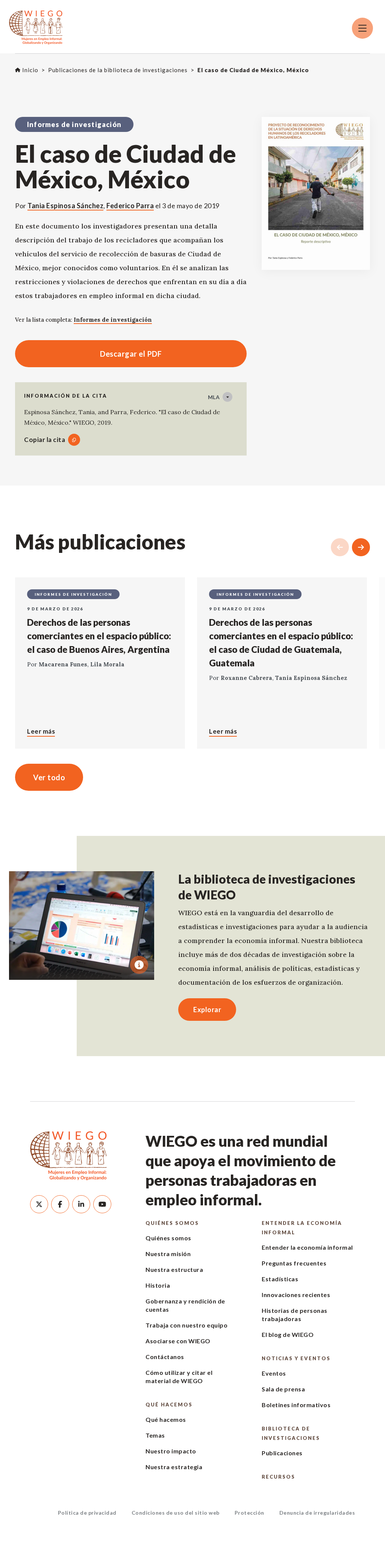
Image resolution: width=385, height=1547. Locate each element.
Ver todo (49, 777)
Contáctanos (165, 1356)
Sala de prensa (283, 1389)
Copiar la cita (44, 440)
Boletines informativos (296, 1404)
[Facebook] (60, 1204)
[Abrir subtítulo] (139, 965)
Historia (158, 1285)
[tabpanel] (81, 925)
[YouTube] (102, 1204)
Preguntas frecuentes (294, 1263)
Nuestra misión (168, 1253)
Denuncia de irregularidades (317, 1512)
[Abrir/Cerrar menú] (362, 28)
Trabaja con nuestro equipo (186, 1325)
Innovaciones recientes (296, 1294)
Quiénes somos (172, 1223)
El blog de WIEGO (288, 1334)
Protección (249, 1512)
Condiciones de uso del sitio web (176, 1512)
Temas (155, 1435)
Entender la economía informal (302, 1227)
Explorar (207, 1009)
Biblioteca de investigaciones (291, 1433)
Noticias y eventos (296, 1358)
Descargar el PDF (88, 353)
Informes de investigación (113, 319)
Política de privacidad (87, 1512)
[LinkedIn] (81, 1204)
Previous (340, 547)
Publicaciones (282, 1452)
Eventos (274, 1373)
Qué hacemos (169, 1405)
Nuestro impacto (171, 1451)
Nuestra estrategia (174, 1466)
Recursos (278, 1477)
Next (361, 547)
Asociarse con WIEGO (178, 1340)
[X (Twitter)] (39, 1204)
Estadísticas (280, 1278)
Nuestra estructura (174, 1269)
